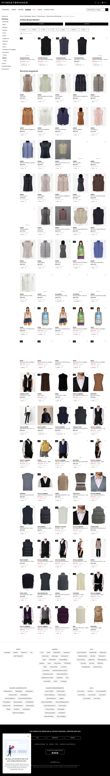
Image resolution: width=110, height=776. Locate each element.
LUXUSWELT (5, 9)
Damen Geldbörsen (10, 698)
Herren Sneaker (61, 691)
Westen (34, 16)
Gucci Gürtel (102, 694)
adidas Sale (91, 659)
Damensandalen (18, 702)
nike (67, 677)
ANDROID (55, 737)
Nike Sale (92, 656)
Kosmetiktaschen (18, 705)
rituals (55, 681)
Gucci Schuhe (86, 698)
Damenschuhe (30, 705)
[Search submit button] (106, 9)
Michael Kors (57, 652)
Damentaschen (8, 691)
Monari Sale (102, 656)
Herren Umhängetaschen (62, 702)
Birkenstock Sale (82, 656)
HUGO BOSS (52, 659)
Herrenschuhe (61, 694)
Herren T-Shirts (49, 691)
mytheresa (24, 652)
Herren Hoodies (50, 709)
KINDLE (72, 737)
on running (63, 681)
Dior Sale (91, 663)
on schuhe (63, 666)
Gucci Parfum (81, 694)
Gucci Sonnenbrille (101, 691)
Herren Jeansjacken (50, 712)
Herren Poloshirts (49, 716)
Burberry (42, 663)
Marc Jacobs (57, 663)
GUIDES (39, 9)
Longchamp (60, 677)
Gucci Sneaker (92, 694)
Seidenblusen (26, 709)
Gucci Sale (83, 663)
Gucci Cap (90, 691)
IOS (37, 737)
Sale (91, 649)
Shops (18, 649)
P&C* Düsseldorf (18, 656)
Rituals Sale (103, 652)
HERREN (20, 9)
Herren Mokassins (51, 698)
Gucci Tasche (81, 691)
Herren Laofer (62, 705)
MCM (45, 666)
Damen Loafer (6, 705)
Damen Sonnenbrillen (18, 712)
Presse (56, 744)
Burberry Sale (93, 652)
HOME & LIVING (49, 9)
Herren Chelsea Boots (49, 705)
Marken (55, 649)
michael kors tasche (48, 674)
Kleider (8, 709)
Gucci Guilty (97, 698)
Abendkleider (18, 691)
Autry (44, 659)
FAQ (47, 744)
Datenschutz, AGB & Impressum (67, 744)
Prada (48, 652)
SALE (34, 9)
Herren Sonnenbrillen (46, 702)
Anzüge (61, 698)
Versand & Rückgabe (40, 744)
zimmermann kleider (62, 674)
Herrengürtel (61, 709)
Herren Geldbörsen (49, 694)
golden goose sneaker (47, 677)
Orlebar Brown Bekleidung (53, 16)
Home (21, 16)
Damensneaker (13, 694)
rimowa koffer (53, 666)
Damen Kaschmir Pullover (25, 698)
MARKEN (28, 9)
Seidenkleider (24, 694)
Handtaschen (29, 691)
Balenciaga (55, 656)
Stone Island (45, 656)
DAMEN (13, 9)
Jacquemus (66, 652)
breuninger (7, 652)
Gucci (42, 652)
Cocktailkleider (29, 702)
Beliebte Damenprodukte (18, 688)
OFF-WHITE (67, 663)
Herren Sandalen (61, 716)
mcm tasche (46, 670)
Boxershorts (62, 712)
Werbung (51, 744)
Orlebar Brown (41, 16)
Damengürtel (7, 702)
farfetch (16, 652)
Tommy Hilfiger (63, 659)
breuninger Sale (86, 666)
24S (31, 652)
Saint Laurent (64, 656)
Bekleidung (27, 16)
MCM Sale (100, 663)
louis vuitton (47, 681)
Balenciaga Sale (102, 659)
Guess (49, 663)
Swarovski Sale (81, 659)
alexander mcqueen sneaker (60, 670)
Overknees (16, 709)
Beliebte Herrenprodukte (55, 688)
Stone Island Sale (81, 652)
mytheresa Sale (97, 666)
